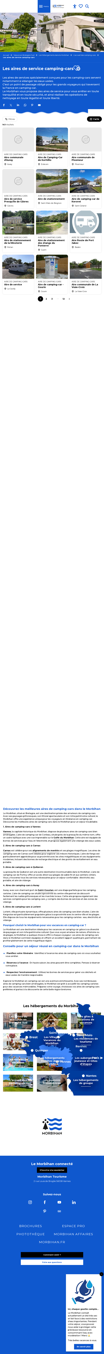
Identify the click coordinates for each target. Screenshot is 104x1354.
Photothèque (30, 1234)
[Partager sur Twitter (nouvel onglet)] (11, 105)
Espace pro (73, 1226)
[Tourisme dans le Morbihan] (58, 6)
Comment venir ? (52, 1255)
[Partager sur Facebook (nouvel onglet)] (4, 105)
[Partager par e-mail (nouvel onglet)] (39, 105)
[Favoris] (81, 6)
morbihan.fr (52, 1242)
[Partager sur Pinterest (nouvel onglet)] (32, 105)
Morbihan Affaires (73, 1234)
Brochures (30, 1226)
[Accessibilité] (74, 6)
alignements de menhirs (45, 850)
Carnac (7, 850)
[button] (87, 6)
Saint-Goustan (46, 890)
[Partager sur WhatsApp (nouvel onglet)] (25, 105)
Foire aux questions (52, 1262)
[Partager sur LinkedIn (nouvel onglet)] (18, 105)
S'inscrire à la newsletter (52, 1170)
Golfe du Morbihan (64, 837)
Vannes (7, 831)
